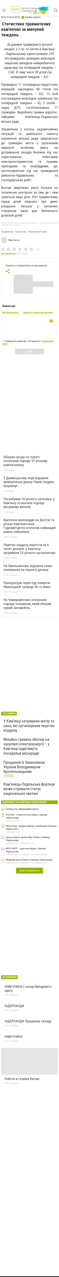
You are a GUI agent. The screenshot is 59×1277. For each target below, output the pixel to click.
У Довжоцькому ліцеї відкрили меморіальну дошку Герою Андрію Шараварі (28, 482)
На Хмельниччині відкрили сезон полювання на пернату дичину (27, 568)
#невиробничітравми (37, 232)
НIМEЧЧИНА (14, 1037)
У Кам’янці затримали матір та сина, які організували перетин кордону (29, 726)
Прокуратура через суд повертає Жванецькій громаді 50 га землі (27, 585)
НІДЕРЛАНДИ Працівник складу (28, 1021)
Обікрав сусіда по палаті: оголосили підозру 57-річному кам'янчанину (25, 461)
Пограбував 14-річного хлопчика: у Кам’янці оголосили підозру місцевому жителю (29, 503)
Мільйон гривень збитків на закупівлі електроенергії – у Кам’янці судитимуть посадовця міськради (26, 746)
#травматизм (7, 232)
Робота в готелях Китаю (22, 1079)
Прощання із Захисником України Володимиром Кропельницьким (24, 767)
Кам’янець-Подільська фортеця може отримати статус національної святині (29, 789)
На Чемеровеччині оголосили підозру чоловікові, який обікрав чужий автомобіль (27, 604)
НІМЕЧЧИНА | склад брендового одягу (28, 989)
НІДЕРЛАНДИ (14, 1006)
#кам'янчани (20, 232)
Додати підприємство (29, 870)
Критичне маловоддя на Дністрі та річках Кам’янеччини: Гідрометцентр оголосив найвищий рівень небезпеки (29, 526)
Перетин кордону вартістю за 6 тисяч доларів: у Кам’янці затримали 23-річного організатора (29, 549)
